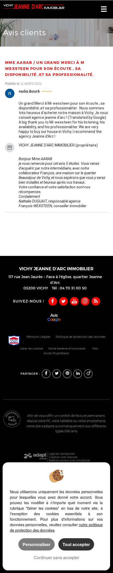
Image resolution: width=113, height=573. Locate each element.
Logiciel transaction (62, 453)
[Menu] (104, 9)
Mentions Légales (38, 337)
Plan (95, 348)
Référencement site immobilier (69, 460)
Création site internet (63, 457)
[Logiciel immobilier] (35, 457)
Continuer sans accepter (56, 557)
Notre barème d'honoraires (67, 348)
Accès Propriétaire (56, 353)
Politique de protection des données (81, 337)
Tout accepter (76, 544)
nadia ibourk (29, 91)
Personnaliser (36, 544)
